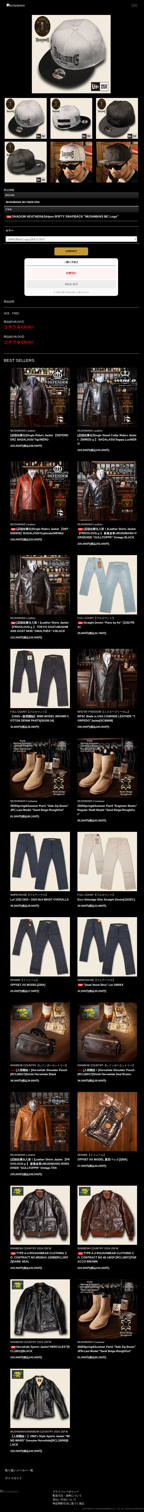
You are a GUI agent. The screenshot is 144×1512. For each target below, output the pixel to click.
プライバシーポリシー (66, 1491)
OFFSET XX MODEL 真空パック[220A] (102, 1159)
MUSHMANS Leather (22, 430)
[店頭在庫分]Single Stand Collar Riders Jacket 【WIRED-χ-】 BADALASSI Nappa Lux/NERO (106, 439)
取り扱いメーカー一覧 (19, 1470)
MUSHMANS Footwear (24, 801)
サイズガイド (13, 1478)
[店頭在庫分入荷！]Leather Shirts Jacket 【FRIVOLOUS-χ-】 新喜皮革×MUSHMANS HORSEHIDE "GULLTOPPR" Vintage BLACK (106, 533)
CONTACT (71, 251)
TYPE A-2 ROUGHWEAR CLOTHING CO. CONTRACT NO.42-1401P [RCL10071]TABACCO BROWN (106, 1257)
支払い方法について (64, 1499)
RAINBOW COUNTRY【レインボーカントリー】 (39, 1065)
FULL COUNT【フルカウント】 (96, 618)
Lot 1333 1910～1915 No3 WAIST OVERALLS (39, 899)
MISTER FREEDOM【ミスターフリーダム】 (103, 711)
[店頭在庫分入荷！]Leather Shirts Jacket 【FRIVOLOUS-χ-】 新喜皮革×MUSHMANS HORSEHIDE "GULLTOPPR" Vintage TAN (40, 1163)
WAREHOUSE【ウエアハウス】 (29, 894)
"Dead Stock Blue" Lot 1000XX (103, 984)
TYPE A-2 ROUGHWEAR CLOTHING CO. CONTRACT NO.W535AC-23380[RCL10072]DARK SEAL (39, 1257)
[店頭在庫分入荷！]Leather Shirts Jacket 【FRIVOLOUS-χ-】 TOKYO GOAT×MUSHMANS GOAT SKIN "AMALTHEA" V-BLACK (39, 627)
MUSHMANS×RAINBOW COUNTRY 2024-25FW (39, 1431)
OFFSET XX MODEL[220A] (27, 984)
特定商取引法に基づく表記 (68, 1503)
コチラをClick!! (18, 327)
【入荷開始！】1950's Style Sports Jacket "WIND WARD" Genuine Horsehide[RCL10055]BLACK (40, 1440)
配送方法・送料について (67, 1495)
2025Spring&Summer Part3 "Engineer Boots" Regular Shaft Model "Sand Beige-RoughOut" (107, 810)
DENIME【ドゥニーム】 (24, 980)
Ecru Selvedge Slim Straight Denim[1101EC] (106, 899)
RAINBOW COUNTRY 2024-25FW (30, 1248)
